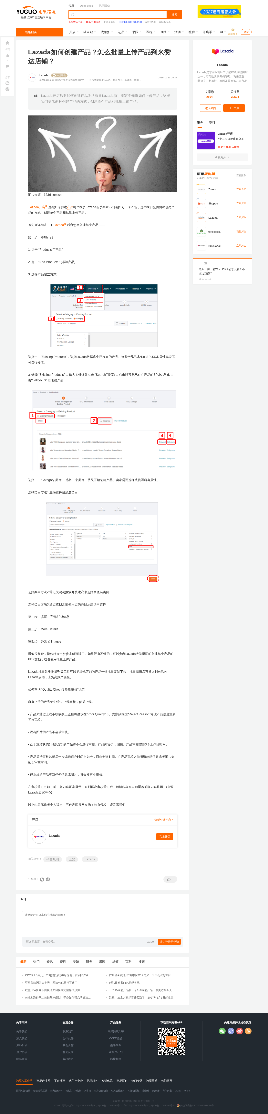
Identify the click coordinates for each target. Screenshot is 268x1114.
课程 (149, 32)
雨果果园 (115, 1045)
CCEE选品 (115, 1038)
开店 (72, 32)
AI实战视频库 (118, 1090)
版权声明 (68, 1058)
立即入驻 (241, 189)
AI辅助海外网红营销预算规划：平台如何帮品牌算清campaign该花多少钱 (58, 998)
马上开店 (164, 836)
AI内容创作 (56, 1090)
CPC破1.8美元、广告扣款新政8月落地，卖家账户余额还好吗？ (58, 975)
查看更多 (221, 157)
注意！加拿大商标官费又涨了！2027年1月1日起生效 (141, 997)
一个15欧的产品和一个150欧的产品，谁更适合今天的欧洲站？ (142, 990)
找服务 (105, 32)
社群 (192, 32)
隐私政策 (21, 1058)
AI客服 (87, 1090)
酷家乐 (156, 1090)
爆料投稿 (21, 1045)
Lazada (59, 225)
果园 (135, 32)
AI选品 (68, 1090)
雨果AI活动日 (23, 1090)
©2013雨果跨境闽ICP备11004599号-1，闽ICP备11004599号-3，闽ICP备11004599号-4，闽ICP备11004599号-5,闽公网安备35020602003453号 (134, 1105)
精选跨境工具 (40, 1090)
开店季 (207, 32)
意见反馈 (68, 1052)
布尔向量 (167, 1090)
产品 (70, 207)
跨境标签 (115, 1058)
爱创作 (145, 1090)
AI (221, 32)
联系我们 (68, 1031)
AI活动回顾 (133, 1090)
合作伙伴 (68, 1038)
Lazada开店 (36, 207)
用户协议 (21, 1052)
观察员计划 (116, 1052)
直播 (163, 32)
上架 (72, 859)
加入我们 (21, 1038)
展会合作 (68, 1045)
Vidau (178, 1090)
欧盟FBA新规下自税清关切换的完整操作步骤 (52, 990)
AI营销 (78, 1090)
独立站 (88, 32)
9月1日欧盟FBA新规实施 (124, 982)
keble (187, 1090)
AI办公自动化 (101, 1090)
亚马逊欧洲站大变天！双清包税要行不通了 (51, 982)
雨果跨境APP (116, 1031)
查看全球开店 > (163, 819)
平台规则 (52, 859)
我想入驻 (241, 231)
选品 (121, 32)
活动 (177, 32)
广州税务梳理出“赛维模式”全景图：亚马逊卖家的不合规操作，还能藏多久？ (141, 975)
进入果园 (210, 108)
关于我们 (21, 1031)
